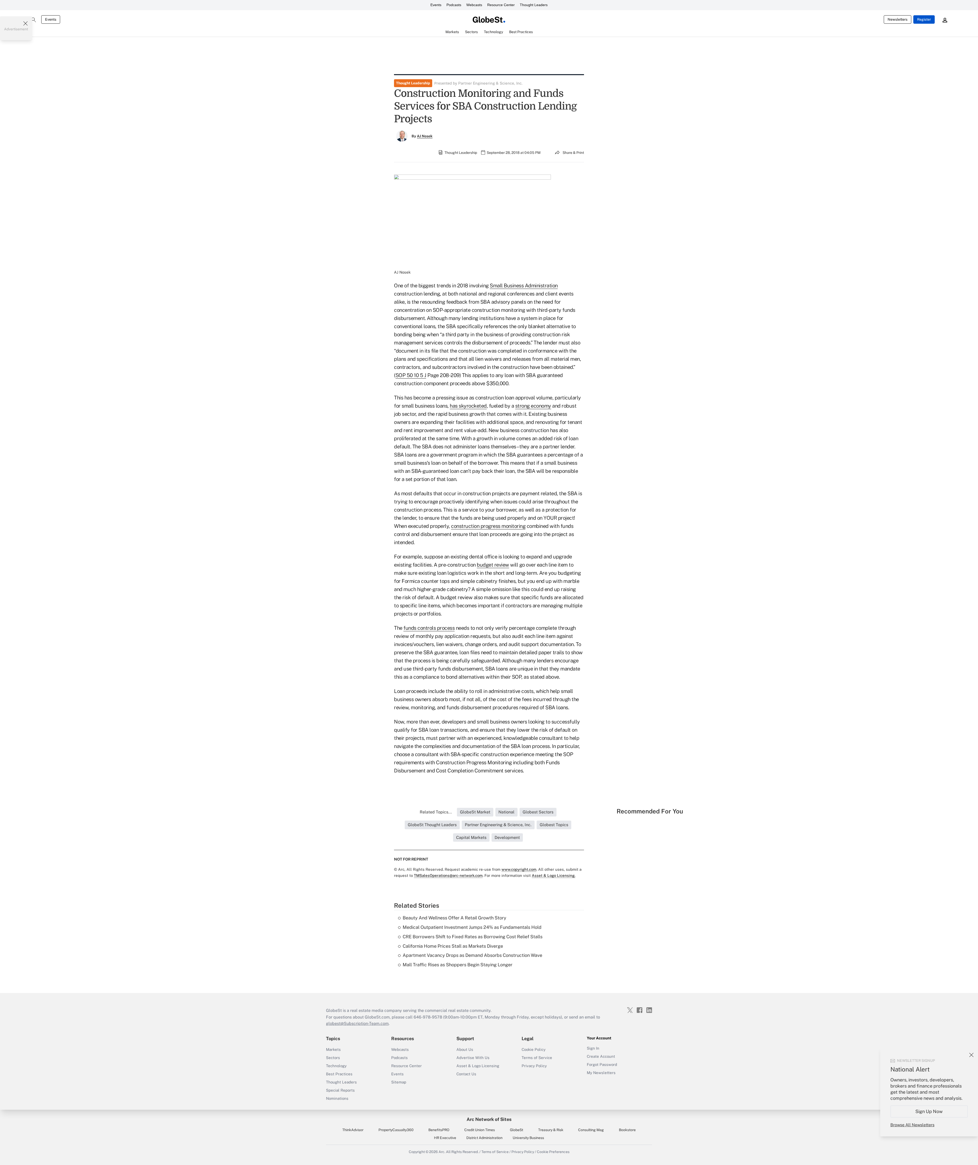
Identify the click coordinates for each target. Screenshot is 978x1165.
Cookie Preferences (553, 1152)
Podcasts (453, 5)
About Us (464, 1049)
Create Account (601, 1056)
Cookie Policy (534, 1049)
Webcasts (474, 5)
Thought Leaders (534, 5)
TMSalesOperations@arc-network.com (448, 875)
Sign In (593, 1048)
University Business (528, 1138)
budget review (493, 565)
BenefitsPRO (438, 1130)
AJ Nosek (424, 136)
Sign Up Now (929, 1111)
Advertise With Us (473, 1057)
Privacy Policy (534, 1066)
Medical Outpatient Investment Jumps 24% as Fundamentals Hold (472, 927)
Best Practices (339, 1074)
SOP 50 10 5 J (411, 375)
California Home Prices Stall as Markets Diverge (453, 946)
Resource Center (501, 5)
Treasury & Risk (550, 1130)
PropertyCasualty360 (396, 1130)
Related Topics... (436, 812)
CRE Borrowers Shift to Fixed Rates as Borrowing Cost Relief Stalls (472, 936)
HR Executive (445, 1138)
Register (924, 19)
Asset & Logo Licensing (477, 1066)
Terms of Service (537, 1057)
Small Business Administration (524, 286)
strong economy (533, 406)
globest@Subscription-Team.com (357, 1023)
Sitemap (398, 1082)
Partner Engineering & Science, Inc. (490, 83)
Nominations (337, 1098)
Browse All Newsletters (912, 1124)
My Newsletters (601, 1072)
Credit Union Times (479, 1130)
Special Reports (340, 1090)
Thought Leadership (413, 83)
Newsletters (897, 19)
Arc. (442, 1152)
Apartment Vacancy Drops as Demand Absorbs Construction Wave (472, 955)
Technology (336, 1066)
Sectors (333, 1057)
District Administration (484, 1138)
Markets (333, 1049)
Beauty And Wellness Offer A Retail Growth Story (454, 917)
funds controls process (429, 628)
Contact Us (466, 1074)
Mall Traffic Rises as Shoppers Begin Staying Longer (457, 964)
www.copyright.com (518, 869)
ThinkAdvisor (352, 1130)
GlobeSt (516, 1130)
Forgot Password (602, 1064)
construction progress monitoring (488, 526)
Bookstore (627, 1130)
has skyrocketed (468, 406)
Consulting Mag (591, 1130)
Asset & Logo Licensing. (553, 875)
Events (435, 5)
